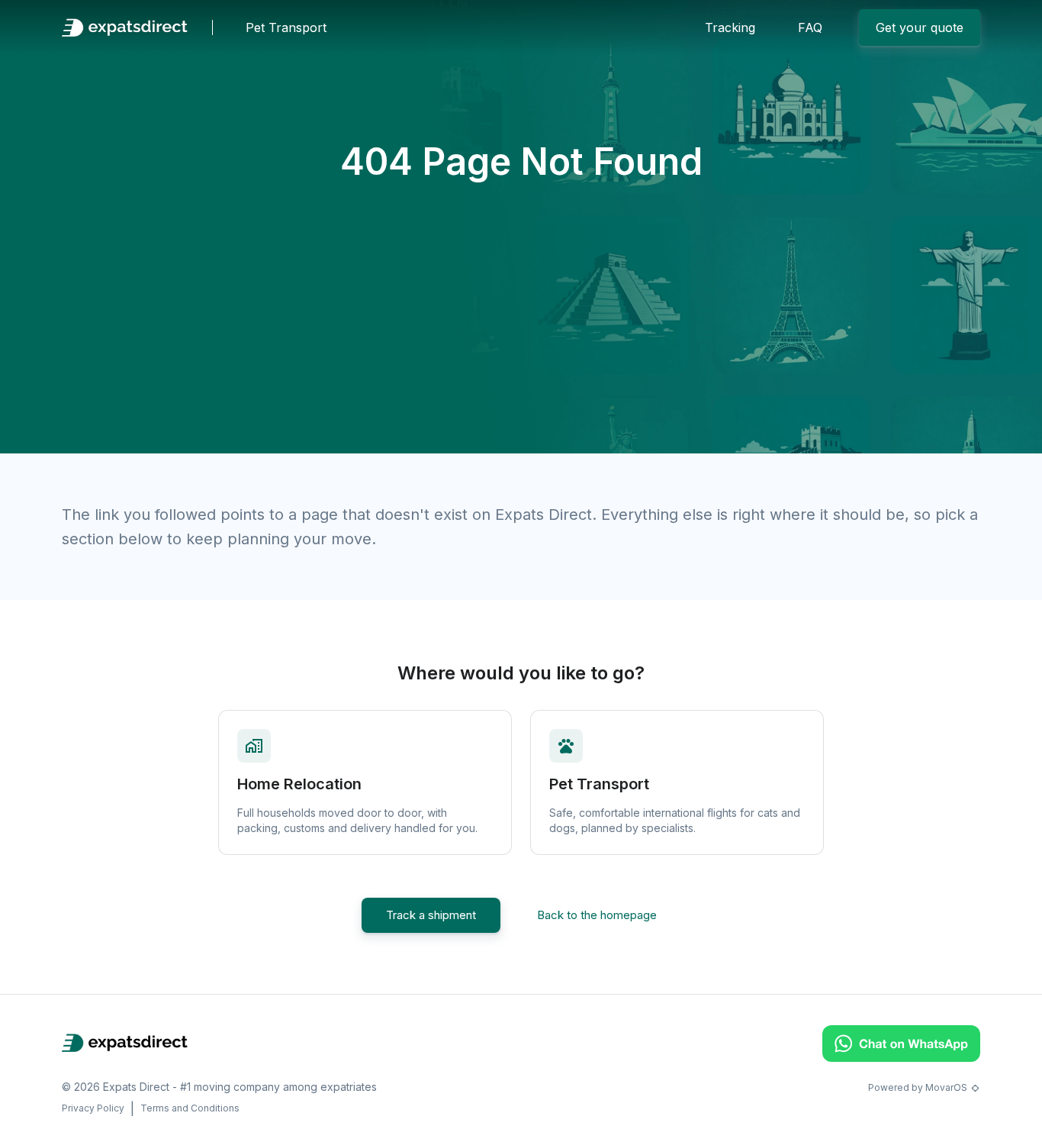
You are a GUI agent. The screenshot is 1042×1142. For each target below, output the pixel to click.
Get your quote (919, 27)
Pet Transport (286, 27)
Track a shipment (431, 915)
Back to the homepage (597, 915)
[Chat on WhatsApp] (901, 1057)
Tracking (730, 27)
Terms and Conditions (190, 1108)
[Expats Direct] (125, 27)
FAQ (810, 27)
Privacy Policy (93, 1108)
